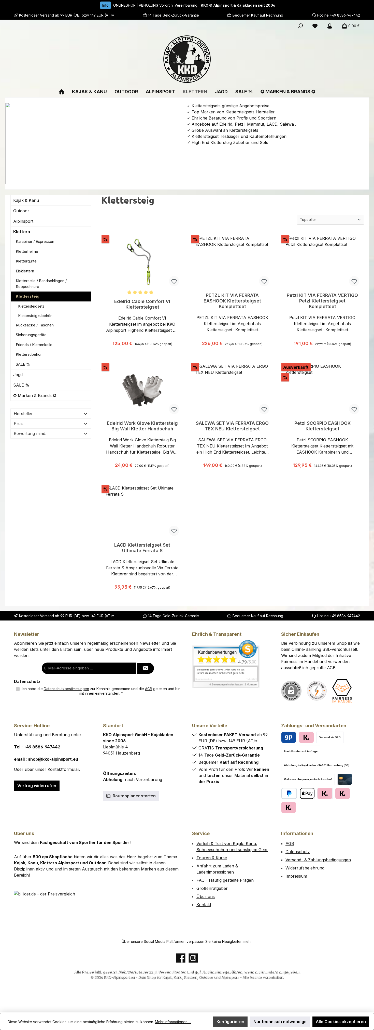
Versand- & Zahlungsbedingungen (318, 859)
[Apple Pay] (307, 793)
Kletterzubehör (29, 354)
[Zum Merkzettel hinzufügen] (174, 281)
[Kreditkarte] (344, 779)
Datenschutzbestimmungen (66, 688)
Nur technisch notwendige (280, 1021)
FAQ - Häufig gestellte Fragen (225, 880)
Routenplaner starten (134, 795)
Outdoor (21, 210)
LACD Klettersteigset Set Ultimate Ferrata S (142, 547)
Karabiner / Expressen (35, 241)
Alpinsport (23, 221)
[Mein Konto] (330, 26)
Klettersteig (27, 296)
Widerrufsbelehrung (304, 867)
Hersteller (23, 413)
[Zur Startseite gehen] (187, 59)
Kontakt (203, 904)
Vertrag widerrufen (36, 785)
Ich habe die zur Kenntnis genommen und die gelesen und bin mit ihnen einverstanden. (101, 690)
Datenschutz (297, 851)
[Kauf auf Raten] (306, 737)
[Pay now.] (288, 807)
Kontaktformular (63, 769)
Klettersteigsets (31, 306)
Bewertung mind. (30, 433)
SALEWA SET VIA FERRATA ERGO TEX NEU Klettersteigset (232, 425)
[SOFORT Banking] (342, 793)
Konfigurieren (230, 1021)
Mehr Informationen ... (173, 1022)
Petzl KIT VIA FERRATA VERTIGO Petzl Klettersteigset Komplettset (322, 301)
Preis (18, 423)
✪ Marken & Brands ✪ (34, 395)
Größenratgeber (212, 888)
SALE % (23, 364)
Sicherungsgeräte (31, 334)
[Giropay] (288, 737)
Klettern (21, 231)
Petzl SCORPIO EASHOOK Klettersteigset (322, 425)
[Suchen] (300, 26)
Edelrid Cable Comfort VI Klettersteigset (142, 304)
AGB (148, 688)
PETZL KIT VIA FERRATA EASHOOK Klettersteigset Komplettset (232, 301)
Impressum (296, 876)
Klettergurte (26, 261)
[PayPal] (289, 793)
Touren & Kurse (211, 857)
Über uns (205, 896)
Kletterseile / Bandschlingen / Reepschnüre (41, 283)
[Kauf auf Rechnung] (324, 793)
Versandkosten (172, 972)
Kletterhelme (27, 251)
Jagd (18, 374)
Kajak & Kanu (26, 200)
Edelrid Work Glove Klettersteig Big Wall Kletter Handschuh (142, 425)
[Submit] (145, 668)
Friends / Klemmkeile (34, 344)
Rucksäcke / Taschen (35, 325)
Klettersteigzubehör (35, 315)
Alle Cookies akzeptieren (341, 1021)
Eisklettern (25, 271)
